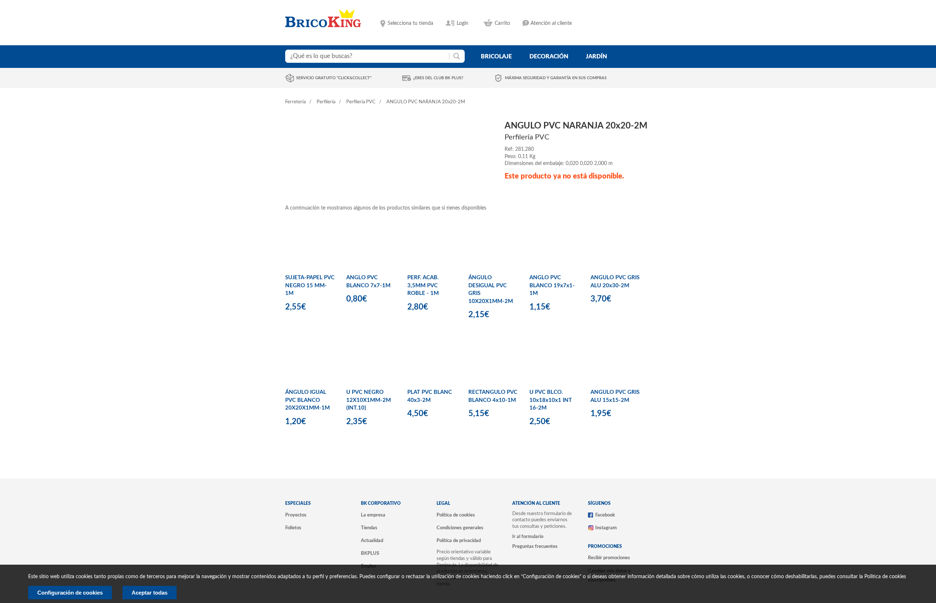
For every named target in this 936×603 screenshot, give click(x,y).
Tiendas (369, 528)
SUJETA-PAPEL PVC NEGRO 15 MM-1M (310, 285)
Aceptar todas (149, 592)
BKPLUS (370, 553)
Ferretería (295, 102)
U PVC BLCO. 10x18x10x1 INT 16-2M (550, 400)
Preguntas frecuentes (535, 546)
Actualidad (372, 540)
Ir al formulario (527, 536)
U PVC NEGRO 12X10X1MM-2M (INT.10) (368, 400)
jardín (596, 56)
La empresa (373, 515)
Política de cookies (456, 515)
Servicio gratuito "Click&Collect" (333, 78)
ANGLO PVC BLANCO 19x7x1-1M (552, 285)
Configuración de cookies (70, 592)
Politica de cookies (885, 576)
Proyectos (295, 515)
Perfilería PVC (360, 102)
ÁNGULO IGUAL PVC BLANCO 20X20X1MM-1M (307, 400)
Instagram (606, 528)
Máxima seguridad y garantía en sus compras (556, 78)
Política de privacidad (459, 540)
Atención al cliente (551, 23)
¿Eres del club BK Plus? (438, 78)
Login (462, 23)
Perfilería (326, 102)
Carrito (502, 23)
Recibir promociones (609, 558)
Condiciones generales (460, 528)
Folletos (293, 528)
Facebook (605, 515)
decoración (548, 56)
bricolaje (496, 56)
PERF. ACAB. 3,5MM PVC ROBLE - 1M (423, 285)
